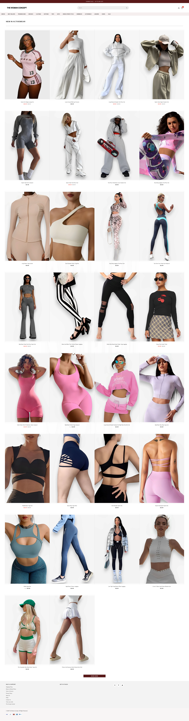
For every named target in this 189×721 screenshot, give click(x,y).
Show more (94, 676)
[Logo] (17, 7)
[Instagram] (115, 685)
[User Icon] (179, 8)
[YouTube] (122, 685)
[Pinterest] (118, 685)
